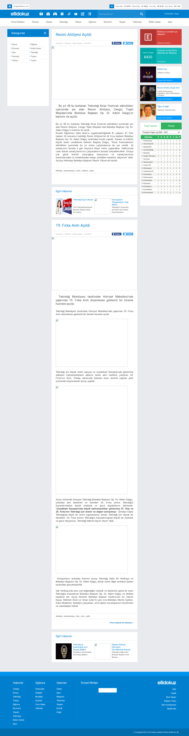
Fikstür (171, 126)
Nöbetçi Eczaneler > (164, 43)
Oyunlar (38, 700)
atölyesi (85, 171)
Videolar (39, 708)
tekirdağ (59, 171)
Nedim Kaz (162, 69)
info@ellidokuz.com (21, 6)
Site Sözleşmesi (168, 705)
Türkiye (35, 22)
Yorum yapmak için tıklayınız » (121, 623)
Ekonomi (108, 22)
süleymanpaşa (69, 171)
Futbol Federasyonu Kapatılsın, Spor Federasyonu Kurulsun (168, 93)
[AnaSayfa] (20, 14)
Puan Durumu (150, 126)
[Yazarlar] (82, 14)
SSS (174, 689)
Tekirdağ (63, 22)
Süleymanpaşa (77, 43)
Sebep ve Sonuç (163, 73)
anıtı (82, 616)
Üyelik (173, 693)
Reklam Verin (170, 701)
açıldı (92, 171)
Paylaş (117, 43)
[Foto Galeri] (48, 14)
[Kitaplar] (75, 14)
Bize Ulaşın (171, 697)
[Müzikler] (68, 14)
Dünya (49, 22)
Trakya (78, 22)
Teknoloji (137, 22)
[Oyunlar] (55, 14)
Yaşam (122, 22)
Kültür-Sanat (154, 22)
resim (78, 171)
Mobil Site (171, 708)
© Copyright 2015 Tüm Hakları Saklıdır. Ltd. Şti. (156, 732)
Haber (59, 689)
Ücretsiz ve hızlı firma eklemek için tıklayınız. (167, 51)
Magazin (60, 696)
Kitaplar (38, 693)
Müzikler (39, 696)
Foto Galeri (40, 704)
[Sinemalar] (62, 14)
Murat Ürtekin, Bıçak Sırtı (168, 88)
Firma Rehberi (17, 22)
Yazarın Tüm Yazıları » (165, 80)
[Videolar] (41, 14)
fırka (77, 616)
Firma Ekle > (161, 61)
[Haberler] (89, 14)
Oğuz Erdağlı (163, 106)
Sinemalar (39, 689)
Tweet (129, 43)
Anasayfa (59, 43)
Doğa (59, 712)
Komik (59, 708)
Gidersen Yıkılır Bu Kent (166, 110)
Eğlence (92, 22)
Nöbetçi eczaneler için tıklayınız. (167, 32)
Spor (170, 22)
